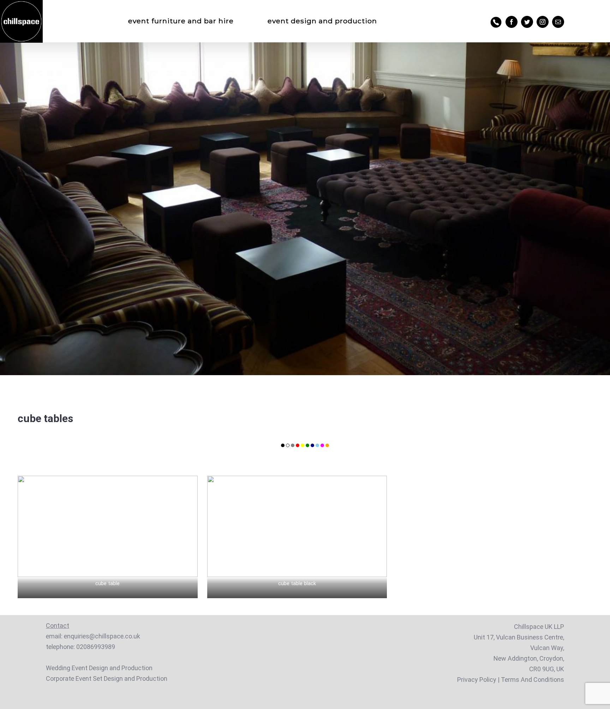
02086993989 (95, 646)
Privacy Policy (476, 679)
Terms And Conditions (532, 679)
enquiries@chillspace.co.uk (102, 636)
